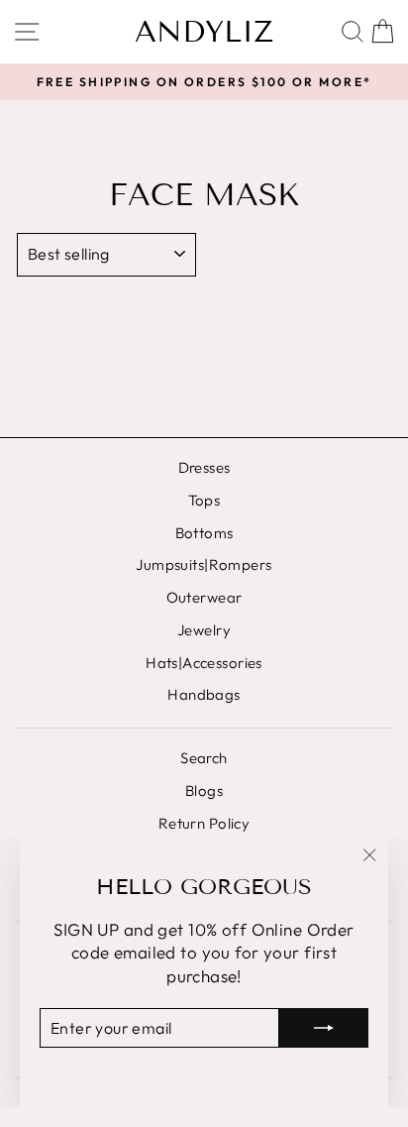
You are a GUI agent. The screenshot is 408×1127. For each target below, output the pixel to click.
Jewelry (204, 629)
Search (204, 757)
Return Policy (204, 823)
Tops (204, 500)
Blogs (204, 790)
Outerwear (204, 597)
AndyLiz (204, 32)
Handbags (203, 694)
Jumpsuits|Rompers (203, 564)
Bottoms (204, 532)
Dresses (204, 467)
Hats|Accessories (204, 662)
